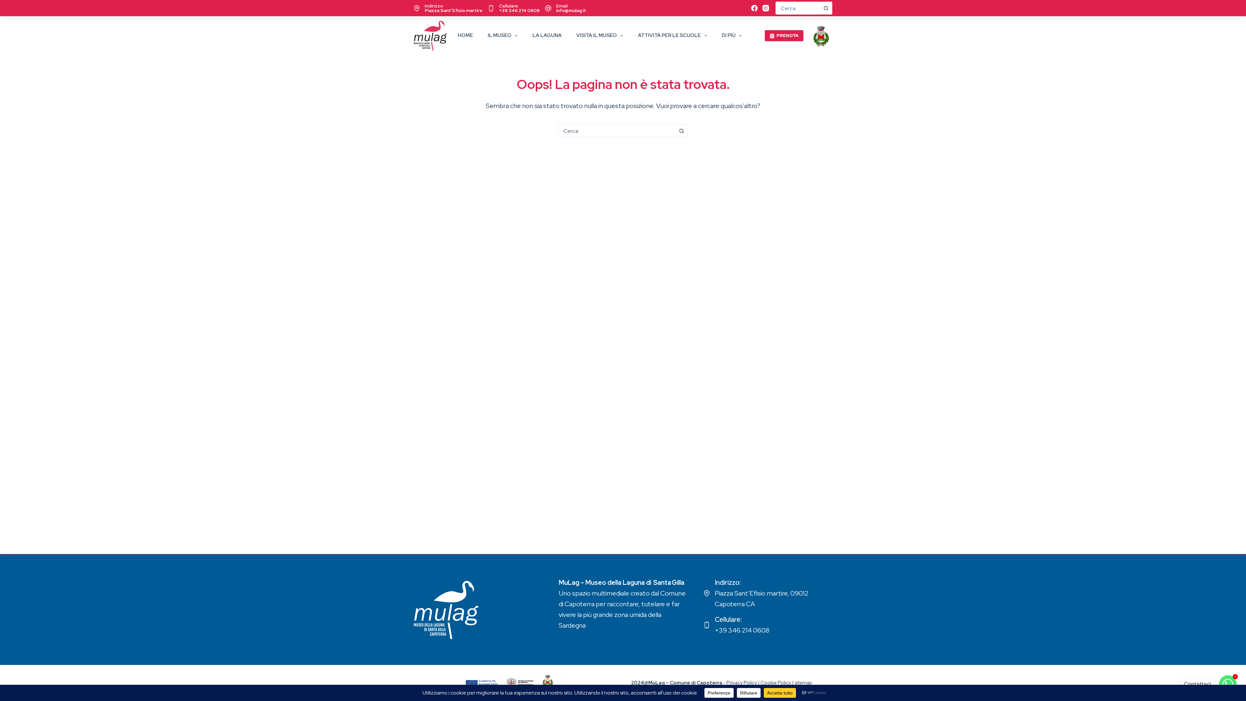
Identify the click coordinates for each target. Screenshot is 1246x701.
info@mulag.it (571, 10)
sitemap (803, 683)
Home (465, 35)
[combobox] (616, 130)
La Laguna (547, 35)
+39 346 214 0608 (519, 10)
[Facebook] (754, 8)
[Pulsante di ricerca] (826, 8)
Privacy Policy (742, 683)
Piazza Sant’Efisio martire (454, 10)
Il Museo (499, 35)
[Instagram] (766, 8)
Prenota (787, 35)
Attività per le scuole (669, 35)
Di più (729, 35)
